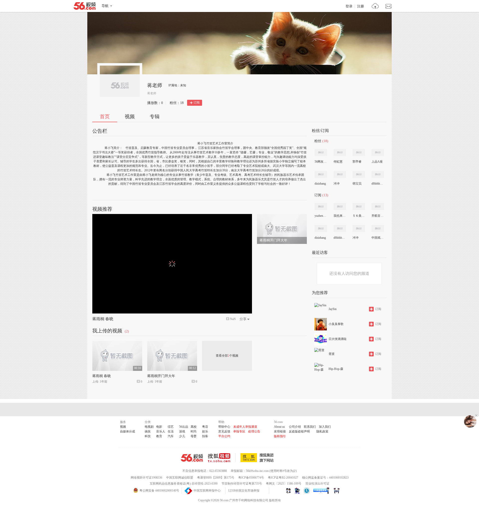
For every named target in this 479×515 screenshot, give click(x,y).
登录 (349, 6)
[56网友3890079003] (321, 152)
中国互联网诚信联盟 (179, 477)
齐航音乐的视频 (377, 215)
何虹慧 (338, 161)
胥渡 (332, 354)
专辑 (155, 116)
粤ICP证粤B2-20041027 (283, 477)
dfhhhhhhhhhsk (377, 183)
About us (279, 426)
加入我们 (325, 426)
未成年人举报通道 (245, 426)
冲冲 (337, 183)
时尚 (194, 431)
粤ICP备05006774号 (251, 477)
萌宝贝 (357, 183)
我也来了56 (340, 215)
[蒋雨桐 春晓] (117, 343)
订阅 (197, 102)
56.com (85, 7)
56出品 (183, 426)
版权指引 (280, 436)
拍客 (205, 436)
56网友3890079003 (321, 161)
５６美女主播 (358, 215)
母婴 (194, 436)
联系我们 (310, 426)
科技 (148, 436)
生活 (171, 431)
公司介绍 (295, 426)
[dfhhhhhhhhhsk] (377, 174)
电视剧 (149, 426)
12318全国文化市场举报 (243, 490)
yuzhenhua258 (321, 215)
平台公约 (224, 436)
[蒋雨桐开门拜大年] (282, 216)
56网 (192, 458)
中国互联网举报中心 (207, 490)
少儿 (182, 436)
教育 (159, 436)
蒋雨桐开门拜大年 (161, 376)
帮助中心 (224, 426)
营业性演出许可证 (317, 483)
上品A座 (377, 161)
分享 (243, 319)
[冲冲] (340, 174)
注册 (360, 6)
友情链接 (280, 431)
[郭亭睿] (359, 152)
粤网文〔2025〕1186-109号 (283, 483)
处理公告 (254, 431)
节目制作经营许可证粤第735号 (242, 483)
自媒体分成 (127, 431)
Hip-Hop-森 (336, 369)
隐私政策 (322, 431)
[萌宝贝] (359, 174)
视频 (130, 116)
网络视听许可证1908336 (146, 477)
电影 (159, 426)
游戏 (182, 431)
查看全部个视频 (227, 355)
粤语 (205, 426)
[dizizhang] (321, 174)
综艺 (171, 426)
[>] (375, 6)
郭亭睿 (357, 161)
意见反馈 (224, 431)
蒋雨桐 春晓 (102, 319)
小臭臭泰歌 (336, 324)
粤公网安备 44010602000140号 (159, 490)
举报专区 (239, 431)
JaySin (333, 309)
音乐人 (160, 431)
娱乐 (205, 431)
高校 (194, 426)
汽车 (171, 436)
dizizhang (320, 183)
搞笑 (148, 431)
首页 (105, 116)
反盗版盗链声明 (299, 431)
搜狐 (257, 457)
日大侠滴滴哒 (338, 339)
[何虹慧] (340, 152)
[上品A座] (377, 152)
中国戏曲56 (377, 237)
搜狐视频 (222, 457)
